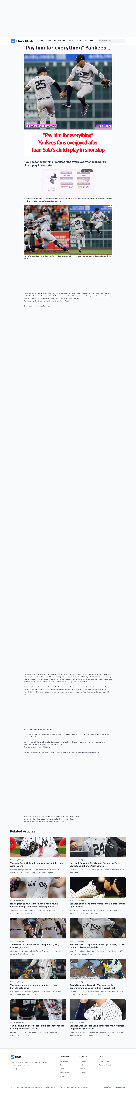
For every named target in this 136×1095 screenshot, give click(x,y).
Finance (62, 1076)
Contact (82, 1065)
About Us (82, 1061)
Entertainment (65, 1072)
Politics (71, 41)
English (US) (107, 1087)
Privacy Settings (119, 1087)
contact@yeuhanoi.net (18, 1069)
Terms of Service (105, 1065)
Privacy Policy (104, 1061)
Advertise (82, 1072)
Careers (82, 1069)
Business (61, 41)
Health (79, 41)
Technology (64, 1061)
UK (55, 41)
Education (89, 41)
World (48, 41)
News (42, 41)
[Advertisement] (68, 18)
